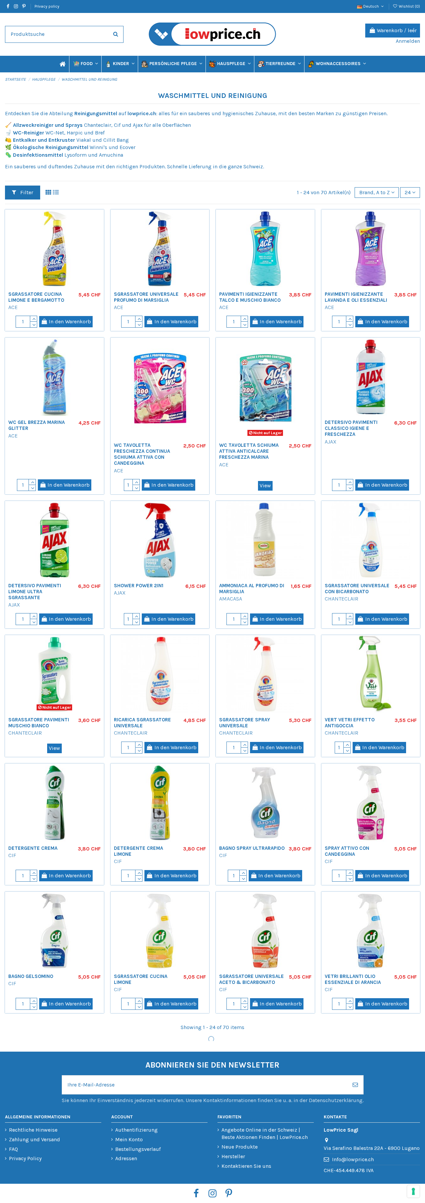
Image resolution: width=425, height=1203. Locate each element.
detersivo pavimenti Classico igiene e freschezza (351, 428)
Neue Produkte (239, 1147)
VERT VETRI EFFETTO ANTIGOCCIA (350, 723)
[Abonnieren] (355, 1085)
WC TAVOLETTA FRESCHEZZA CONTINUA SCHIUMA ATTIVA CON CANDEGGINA (142, 454)
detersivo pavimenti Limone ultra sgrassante (34, 592)
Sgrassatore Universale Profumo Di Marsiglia (146, 297)
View (265, 485)
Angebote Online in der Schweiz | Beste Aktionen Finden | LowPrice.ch (264, 1133)
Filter (26, 192)
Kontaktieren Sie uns (246, 1166)
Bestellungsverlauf (138, 1149)
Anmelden (408, 41)
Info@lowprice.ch (353, 1159)
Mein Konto (129, 1139)
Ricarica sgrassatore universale (142, 723)
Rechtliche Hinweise (33, 1130)
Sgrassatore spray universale (244, 723)
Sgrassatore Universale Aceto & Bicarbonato (251, 979)
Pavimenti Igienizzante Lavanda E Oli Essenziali (356, 297)
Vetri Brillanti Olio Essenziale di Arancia (353, 979)
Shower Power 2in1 (138, 586)
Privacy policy (47, 6)
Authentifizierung (136, 1130)
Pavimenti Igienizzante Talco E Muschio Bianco (250, 297)
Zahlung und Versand (34, 1139)
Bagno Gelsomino (30, 976)
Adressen (126, 1158)
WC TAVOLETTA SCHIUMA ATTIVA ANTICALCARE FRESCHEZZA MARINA (249, 451)
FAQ (13, 1149)
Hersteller (233, 1156)
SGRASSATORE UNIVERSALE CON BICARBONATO (357, 589)
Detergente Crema (32, 848)
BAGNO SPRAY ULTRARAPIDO (252, 848)
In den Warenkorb (70, 321)
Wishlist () (409, 6)
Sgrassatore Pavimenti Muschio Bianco (38, 723)
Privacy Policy (25, 1158)
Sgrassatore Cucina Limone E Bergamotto (36, 297)
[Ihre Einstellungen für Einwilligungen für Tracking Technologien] (413, 1191)
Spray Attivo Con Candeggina (347, 851)
